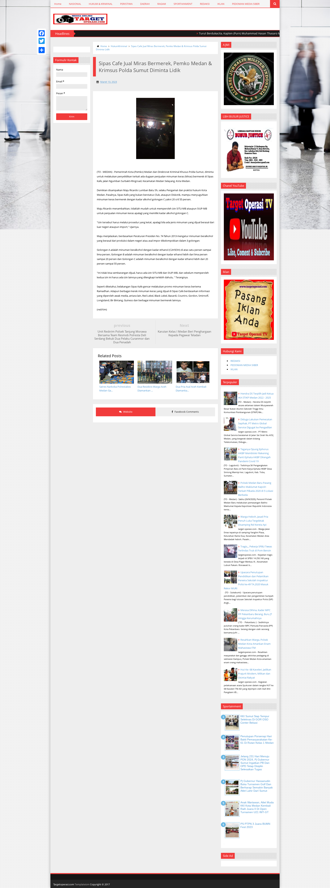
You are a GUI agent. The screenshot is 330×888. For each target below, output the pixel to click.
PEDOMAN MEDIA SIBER (246, 4)
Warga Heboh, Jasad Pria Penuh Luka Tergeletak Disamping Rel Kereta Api (253, 520)
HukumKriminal (119, 46)
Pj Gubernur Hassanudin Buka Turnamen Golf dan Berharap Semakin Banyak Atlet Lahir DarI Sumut (256, 785)
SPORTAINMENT (183, 4)
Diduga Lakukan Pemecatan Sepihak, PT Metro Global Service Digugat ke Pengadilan (255, 423)
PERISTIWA (126, 4)
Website (127, 411)
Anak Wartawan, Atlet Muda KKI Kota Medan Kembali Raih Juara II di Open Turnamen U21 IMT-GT (257, 807)
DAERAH (145, 4)
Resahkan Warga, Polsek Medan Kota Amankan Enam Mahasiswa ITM (254, 643)
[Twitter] (41, 41)
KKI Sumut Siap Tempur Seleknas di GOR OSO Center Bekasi (254, 719)
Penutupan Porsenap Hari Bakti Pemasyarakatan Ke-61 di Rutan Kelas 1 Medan (257, 739)
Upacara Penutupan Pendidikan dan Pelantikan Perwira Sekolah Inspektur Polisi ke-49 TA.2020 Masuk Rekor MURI (246, 580)
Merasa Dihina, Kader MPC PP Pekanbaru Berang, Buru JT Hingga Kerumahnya (255, 614)
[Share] (41, 50)
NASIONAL (75, 4)
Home (57, 4)
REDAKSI (205, 4)
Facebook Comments (186, 411)
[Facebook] (41, 33)
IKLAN (220, 4)
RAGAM (161, 4)
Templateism (82, 884)
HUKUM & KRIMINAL (100, 4)
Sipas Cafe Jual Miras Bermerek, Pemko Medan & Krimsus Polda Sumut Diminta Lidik (151, 48)
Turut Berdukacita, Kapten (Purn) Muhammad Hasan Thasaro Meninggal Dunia (226, 33)
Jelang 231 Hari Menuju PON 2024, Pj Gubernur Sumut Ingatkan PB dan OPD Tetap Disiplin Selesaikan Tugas (254, 763)
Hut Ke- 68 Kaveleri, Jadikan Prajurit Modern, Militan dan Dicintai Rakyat (254, 673)
